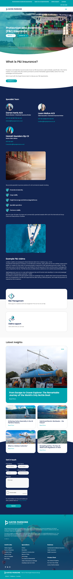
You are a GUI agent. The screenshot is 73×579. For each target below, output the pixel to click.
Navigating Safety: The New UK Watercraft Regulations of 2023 (50, 446)
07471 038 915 (50, 118)
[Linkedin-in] (7, 567)
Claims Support (55, 1)
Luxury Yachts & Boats (53, 565)
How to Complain (8, 556)
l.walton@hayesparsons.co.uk (46, 121)
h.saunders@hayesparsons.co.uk (15, 144)
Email (7, 470)
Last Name (21, 463)
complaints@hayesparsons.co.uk (49, 533)
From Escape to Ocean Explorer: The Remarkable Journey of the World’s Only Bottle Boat (34, 393)
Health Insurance (51, 552)
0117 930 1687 (9, 118)
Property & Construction (28, 552)
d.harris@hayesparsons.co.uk (14, 121)
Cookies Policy (8, 552)
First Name (9, 463)
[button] (66, 9)
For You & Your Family (52, 562)
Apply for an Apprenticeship (42, 1)
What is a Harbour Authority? (17, 446)
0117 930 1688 (41, 118)
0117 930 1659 (9, 141)
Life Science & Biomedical (28, 558)
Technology (25, 556)
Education (24, 550)
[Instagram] (10, 567)
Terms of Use (7, 554)
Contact (64, 1)
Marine (23, 548)
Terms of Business (9, 550)
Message (8, 476)
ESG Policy (7, 558)
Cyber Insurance (51, 550)
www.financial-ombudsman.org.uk (25, 536)
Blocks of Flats (25, 554)
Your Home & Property (53, 560)
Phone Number (22, 470)
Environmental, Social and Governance (22, 1)
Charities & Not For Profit (28, 563)
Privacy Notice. (22, 500)
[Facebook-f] (5, 567)
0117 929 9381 (63, 5)
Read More (12, 399)
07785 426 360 (18, 118)
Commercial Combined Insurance (55, 548)
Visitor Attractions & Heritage (29, 560)
